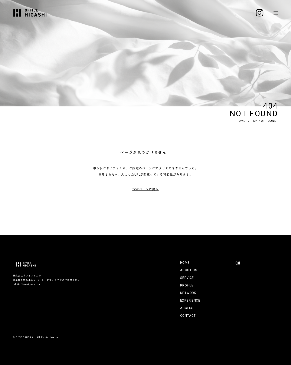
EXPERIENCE (190, 300)
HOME (241, 120)
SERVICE (187, 277)
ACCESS (186, 308)
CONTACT (188, 315)
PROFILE (187, 285)
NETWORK (188, 293)
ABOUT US (188, 270)
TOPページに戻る (145, 189)
